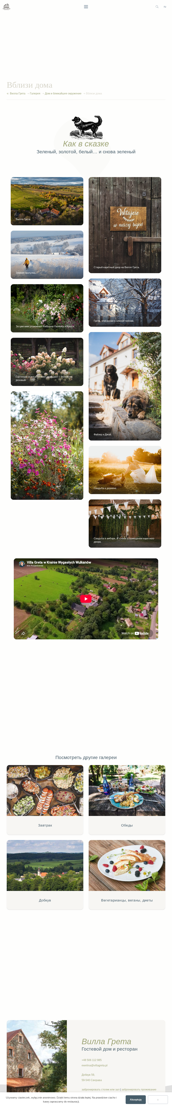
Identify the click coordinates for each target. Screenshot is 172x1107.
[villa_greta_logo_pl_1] (6, 6)
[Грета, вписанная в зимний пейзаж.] (125, 303)
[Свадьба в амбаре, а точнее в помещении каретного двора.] (125, 523)
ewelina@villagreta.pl (95, 1065)
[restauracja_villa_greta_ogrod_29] (47, 445)
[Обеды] (127, 800)
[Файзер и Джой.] (125, 386)
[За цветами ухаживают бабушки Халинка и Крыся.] (47, 308)
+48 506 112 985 (92, 1060)
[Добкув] (45, 875)
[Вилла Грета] (47, 201)
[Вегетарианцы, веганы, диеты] (127, 875)
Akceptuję (136, 1099)
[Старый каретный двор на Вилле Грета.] (125, 225)
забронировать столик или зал (100, 1089)
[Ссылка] (8, 93)
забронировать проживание (138, 1089)
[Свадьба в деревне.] (125, 470)
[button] (86, 7)
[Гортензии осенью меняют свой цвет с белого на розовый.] (47, 362)
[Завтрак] (45, 800)
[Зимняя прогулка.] (47, 255)
